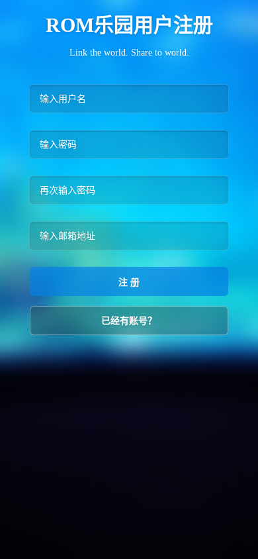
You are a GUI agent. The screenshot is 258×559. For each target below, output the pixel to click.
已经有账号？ (129, 320)
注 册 (129, 282)
